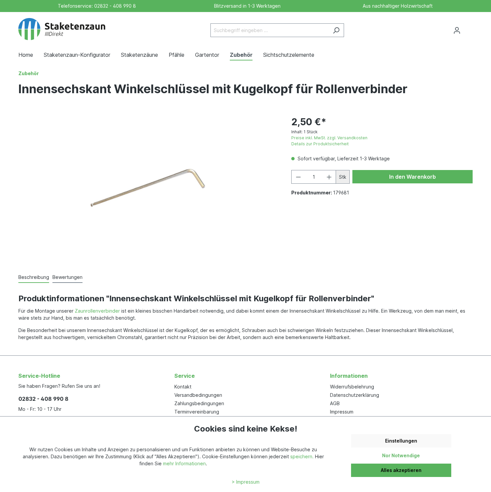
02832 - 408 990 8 (43, 398)
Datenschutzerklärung (354, 395)
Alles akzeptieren (401, 470)
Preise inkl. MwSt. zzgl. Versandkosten (329, 137)
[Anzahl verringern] (298, 177)
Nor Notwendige (401, 455)
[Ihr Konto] (457, 30)
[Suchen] (336, 30)
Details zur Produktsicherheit (320, 143)
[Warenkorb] (469, 28)
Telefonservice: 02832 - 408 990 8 (95, 6)
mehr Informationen (184, 463)
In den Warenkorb (412, 176)
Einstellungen (401, 441)
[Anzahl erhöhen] (329, 177)
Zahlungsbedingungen (199, 403)
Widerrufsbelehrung (352, 386)
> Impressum (246, 482)
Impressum (341, 412)
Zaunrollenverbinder (97, 311)
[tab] (33, 277)
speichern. (302, 456)
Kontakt (182, 386)
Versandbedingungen (198, 395)
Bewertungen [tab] (67, 277)
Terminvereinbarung (196, 412)
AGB (335, 403)
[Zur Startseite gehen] (61, 29)
